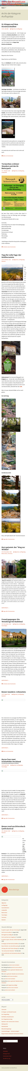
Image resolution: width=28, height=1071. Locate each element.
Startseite (4, 1009)
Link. (21, 386)
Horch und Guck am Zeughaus (8, 937)
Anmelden (5, 1051)
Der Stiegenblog (5, 1014)
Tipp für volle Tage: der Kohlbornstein (11, 256)
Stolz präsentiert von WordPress (9, 1068)
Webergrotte (5, 1024)
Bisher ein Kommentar (8, 156)
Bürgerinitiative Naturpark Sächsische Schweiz (12, 1033)
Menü (3, 8)
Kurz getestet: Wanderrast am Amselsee (14, 974)
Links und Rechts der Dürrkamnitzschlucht (11, 953)
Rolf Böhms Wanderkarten (8, 1016)
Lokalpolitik (4, 172)
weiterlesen (5, 607)
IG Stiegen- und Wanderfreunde (9, 1012)
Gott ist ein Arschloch (7, 932)
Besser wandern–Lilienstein (14, 692)
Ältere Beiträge (11, 889)
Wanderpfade (5, 1026)
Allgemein (13, 29)
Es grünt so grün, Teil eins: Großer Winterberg (12, 939)
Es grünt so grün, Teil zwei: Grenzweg (10, 930)
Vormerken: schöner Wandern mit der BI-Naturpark (10, 166)
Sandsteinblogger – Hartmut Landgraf (10, 1031)
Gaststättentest (5, 907)
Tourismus (10, 553)
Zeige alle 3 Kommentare (9, 818)
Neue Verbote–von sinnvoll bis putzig (10, 946)
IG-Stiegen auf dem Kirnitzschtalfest (10, 25)
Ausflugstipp (19, 29)
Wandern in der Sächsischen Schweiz (10, 1021)
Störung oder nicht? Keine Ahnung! (10, 948)
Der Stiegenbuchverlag (7, 1019)
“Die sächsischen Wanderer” (8, 951)
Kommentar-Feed (7, 1056)
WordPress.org (6, 1058)
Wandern (4, 261)
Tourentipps (4, 625)
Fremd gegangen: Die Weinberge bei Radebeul (12, 620)
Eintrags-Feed (6, 1053)
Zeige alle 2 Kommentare (9, 539)
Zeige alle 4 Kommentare (9, 879)
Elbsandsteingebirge (6, 1029)
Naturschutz (4, 553)
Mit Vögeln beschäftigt (7, 934)
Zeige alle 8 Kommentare (9, 611)
